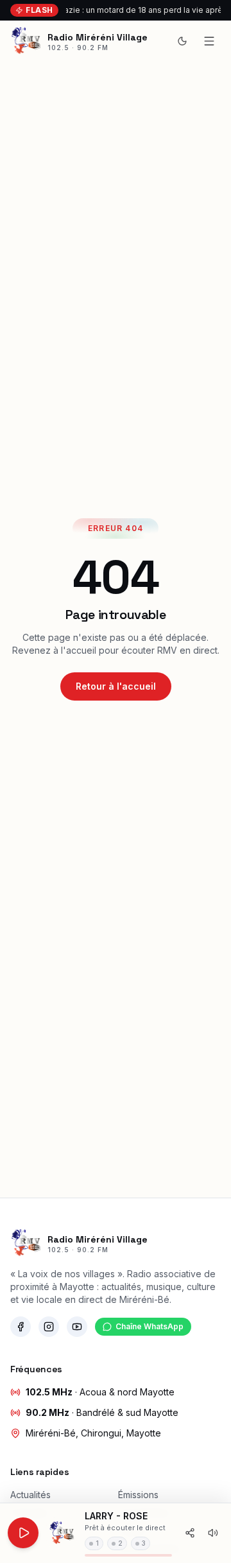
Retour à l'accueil (116, 686)
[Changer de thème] (182, 41)
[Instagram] (48, 1326)
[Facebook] (20, 1326)
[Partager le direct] (190, 1533)
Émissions (138, 1494)
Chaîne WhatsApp (150, 1326)
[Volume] (213, 1533)
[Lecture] (23, 1532)
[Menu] (209, 41)
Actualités (30, 1494)
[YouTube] (77, 1326)
